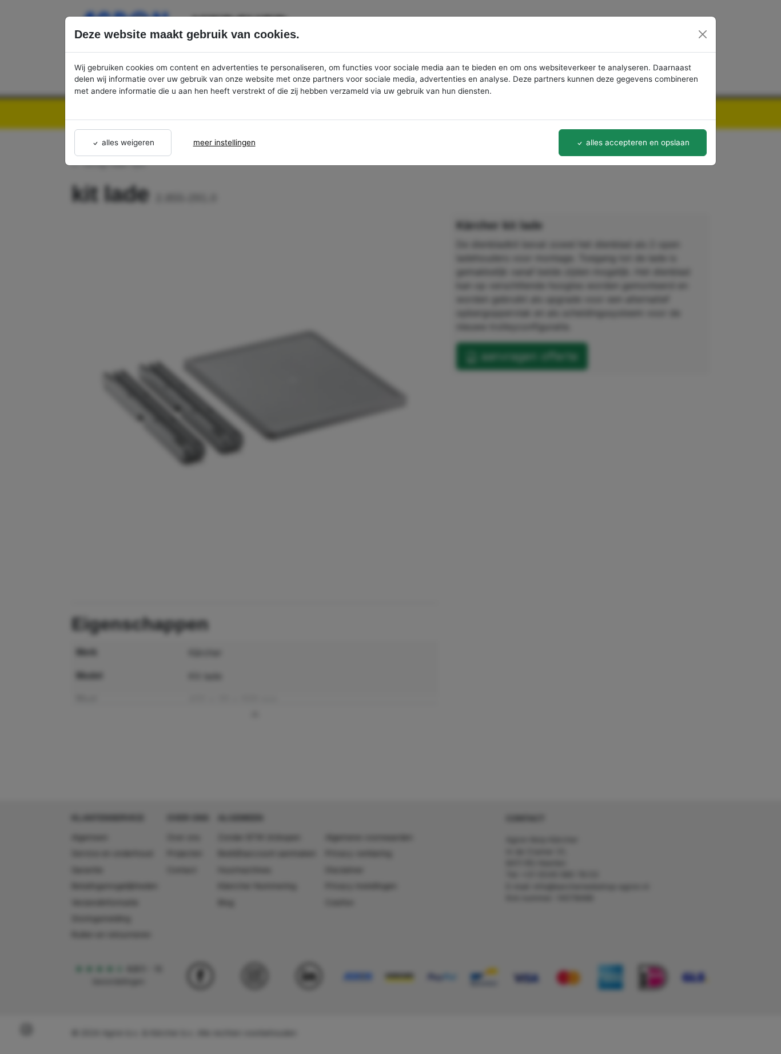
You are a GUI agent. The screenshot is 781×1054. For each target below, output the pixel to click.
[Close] (702, 34)
